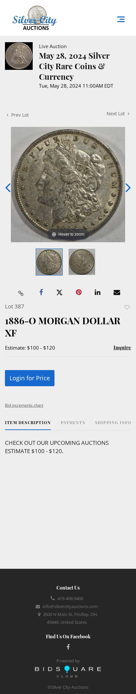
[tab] (28, 425)
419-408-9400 (70, 598)
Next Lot (116, 113)
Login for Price (30, 378)
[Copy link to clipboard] (21, 293)
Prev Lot (19, 115)
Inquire (122, 347)
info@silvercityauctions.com (70, 606)
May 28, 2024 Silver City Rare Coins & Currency (74, 66)
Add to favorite (127, 307)
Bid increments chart (24, 405)
